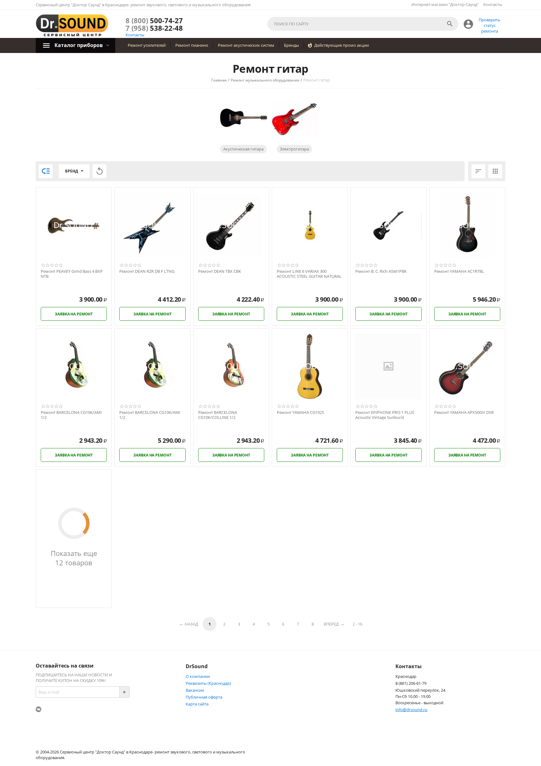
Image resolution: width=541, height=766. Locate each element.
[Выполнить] (124, 692)
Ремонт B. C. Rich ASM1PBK (381, 271)
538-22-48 (154, 28)
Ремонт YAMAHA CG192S (300, 412)
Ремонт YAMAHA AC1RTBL (459, 271)
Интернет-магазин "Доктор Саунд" (445, 4)
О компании (198, 676)
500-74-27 (154, 20)
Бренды (291, 45)
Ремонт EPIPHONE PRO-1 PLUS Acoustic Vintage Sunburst (384, 415)
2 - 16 (357, 624)
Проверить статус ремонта (489, 25)
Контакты (492, 4)
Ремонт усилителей (147, 45)
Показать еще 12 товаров (74, 557)
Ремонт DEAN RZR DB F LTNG (146, 271)
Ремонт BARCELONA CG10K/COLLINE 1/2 (217, 415)
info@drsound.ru (411, 709)
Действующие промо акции (341, 45)
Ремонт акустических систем (246, 45)
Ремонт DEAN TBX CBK (219, 271)
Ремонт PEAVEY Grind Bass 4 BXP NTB (72, 274)
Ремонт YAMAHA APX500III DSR (464, 412)
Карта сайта (197, 704)
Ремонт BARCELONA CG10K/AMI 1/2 (71, 415)
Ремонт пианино (191, 45)
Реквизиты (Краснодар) (208, 683)
